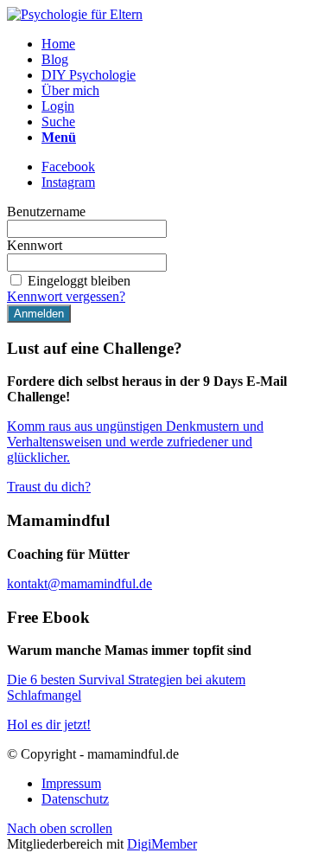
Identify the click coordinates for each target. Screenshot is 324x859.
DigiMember (162, 844)
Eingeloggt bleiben (79, 280)
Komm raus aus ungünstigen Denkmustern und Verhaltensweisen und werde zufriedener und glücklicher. (135, 442)
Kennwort (34, 245)
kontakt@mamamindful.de (79, 583)
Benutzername (46, 211)
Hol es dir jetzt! (49, 724)
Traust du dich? (49, 486)
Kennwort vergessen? (66, 296)
